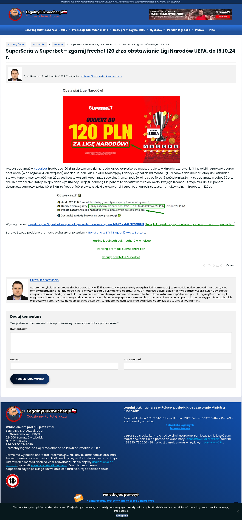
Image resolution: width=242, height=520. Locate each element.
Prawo (199, 30)
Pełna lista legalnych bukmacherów (180, 426)
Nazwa (14, 359)
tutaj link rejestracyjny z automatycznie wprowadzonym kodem (190, 224)
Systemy (156, 30)
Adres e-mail (132, 359)
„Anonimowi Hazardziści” (202, 439)
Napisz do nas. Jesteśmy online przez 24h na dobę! (121, 500)
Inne (212, 30)
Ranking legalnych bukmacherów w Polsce (121, 241)
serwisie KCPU (213, 442)
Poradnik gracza (178, 30)
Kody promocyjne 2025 (129, 30)
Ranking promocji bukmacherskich (121, 249)
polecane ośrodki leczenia (49, 465)
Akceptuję (122, 515)
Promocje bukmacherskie (90, 30)
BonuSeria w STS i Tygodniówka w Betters (116, 233)
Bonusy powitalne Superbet (121, 257)
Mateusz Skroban (44, 280)
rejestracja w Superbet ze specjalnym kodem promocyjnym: (86, 224)
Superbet (40, 169)
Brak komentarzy (112, 76)
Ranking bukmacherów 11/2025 (46, 30)
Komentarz (19, 329)
